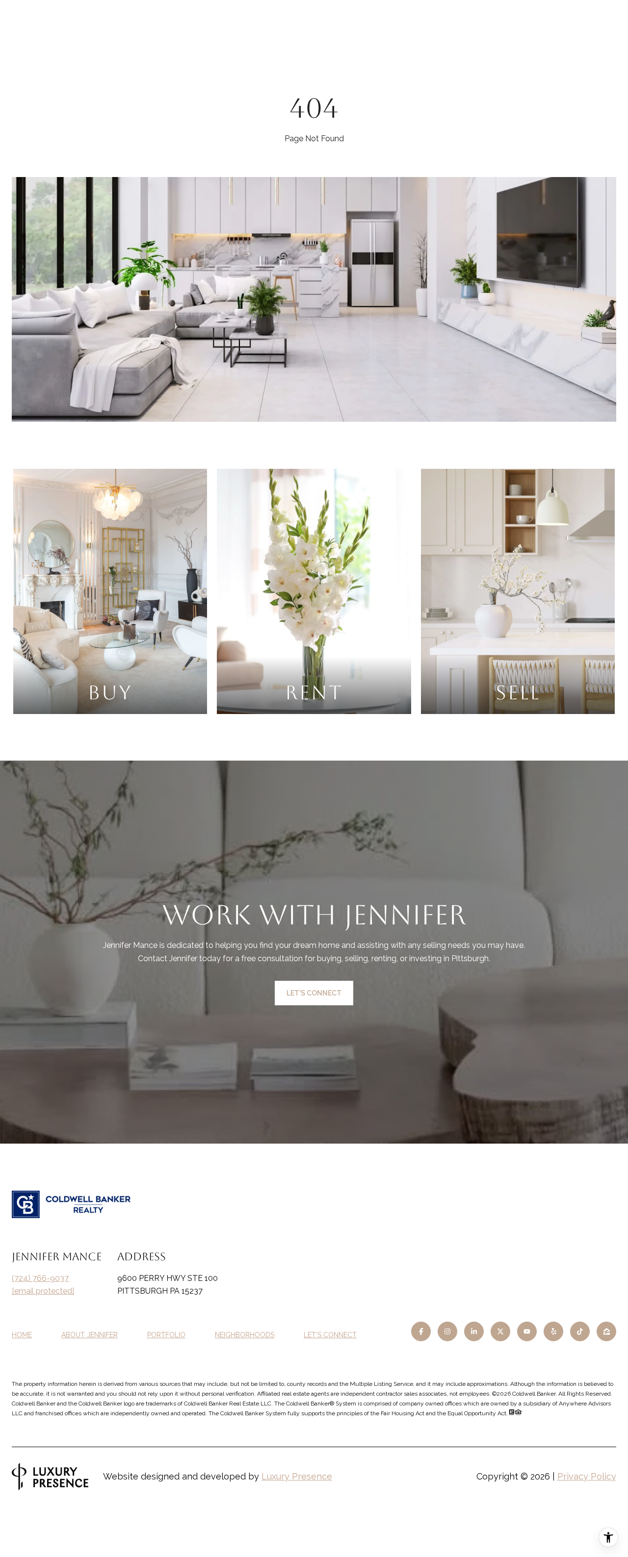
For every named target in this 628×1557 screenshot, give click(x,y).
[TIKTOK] (580, 1331)
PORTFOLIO (166, 1335)
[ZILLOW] (606, 1331)
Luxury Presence (297, 1476)
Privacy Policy (586, 1476)
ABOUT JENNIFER (89, 1335)
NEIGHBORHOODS (244, 1335)
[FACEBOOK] (421, 1331)
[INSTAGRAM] (447, 1331)
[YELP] (553, 1331)
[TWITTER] (500, 1331)
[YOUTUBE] (527, 1331)
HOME (22, 1335)
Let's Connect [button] (314, 993)
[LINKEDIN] (474, 1331)
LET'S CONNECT (330, 1335)
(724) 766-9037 (40, 1278)
